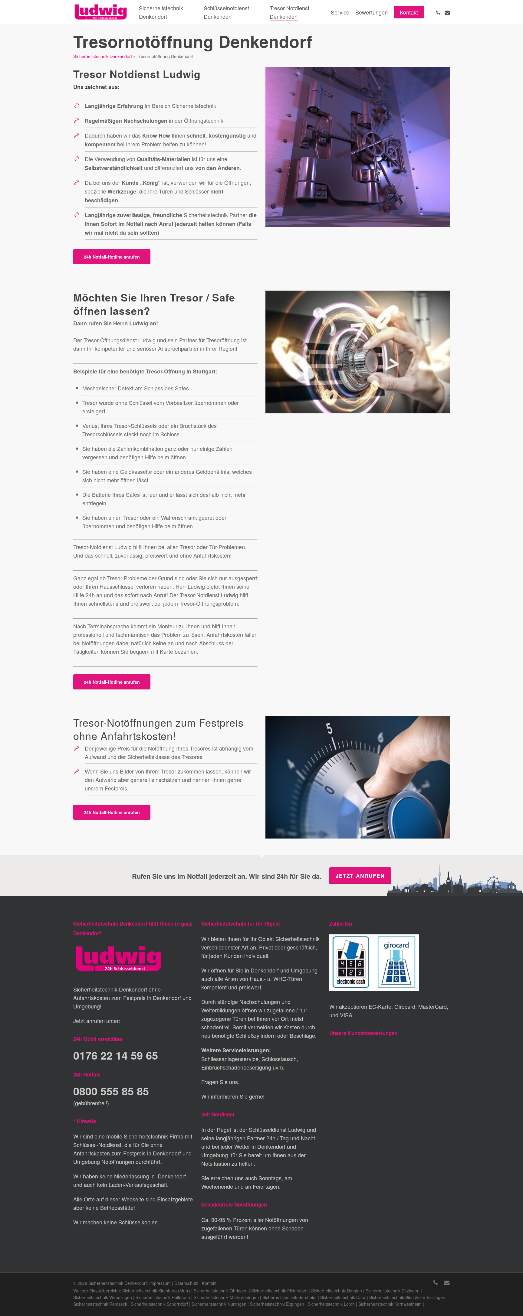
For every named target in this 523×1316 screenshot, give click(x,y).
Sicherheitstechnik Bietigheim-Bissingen (407, 1297)
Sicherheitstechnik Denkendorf (102, 56)
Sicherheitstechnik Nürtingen (219, 1304)
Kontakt (209, 1283)
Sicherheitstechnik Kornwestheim (390, 1304)
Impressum (160, 1283)
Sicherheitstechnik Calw (343, 1297)
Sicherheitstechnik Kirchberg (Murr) (156, 1291)
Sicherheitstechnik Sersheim (289, 1297)
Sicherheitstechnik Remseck (100, 1304)
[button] (111, 256)
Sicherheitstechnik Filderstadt (279, 1291)
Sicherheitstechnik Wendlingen (102, 1297)
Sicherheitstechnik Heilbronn (163, 1297)
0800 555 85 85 (111, 1091)
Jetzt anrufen (360, 875)
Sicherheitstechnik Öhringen (221, 1291)
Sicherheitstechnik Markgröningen (226, 1297)
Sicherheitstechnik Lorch (331, 1304)
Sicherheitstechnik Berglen (336, 1291)
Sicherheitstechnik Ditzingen (392, 1291)
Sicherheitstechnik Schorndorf (159, 1304)
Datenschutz (186, 1283)
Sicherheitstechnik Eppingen (277, 1304)
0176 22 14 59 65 (115, 1055)
